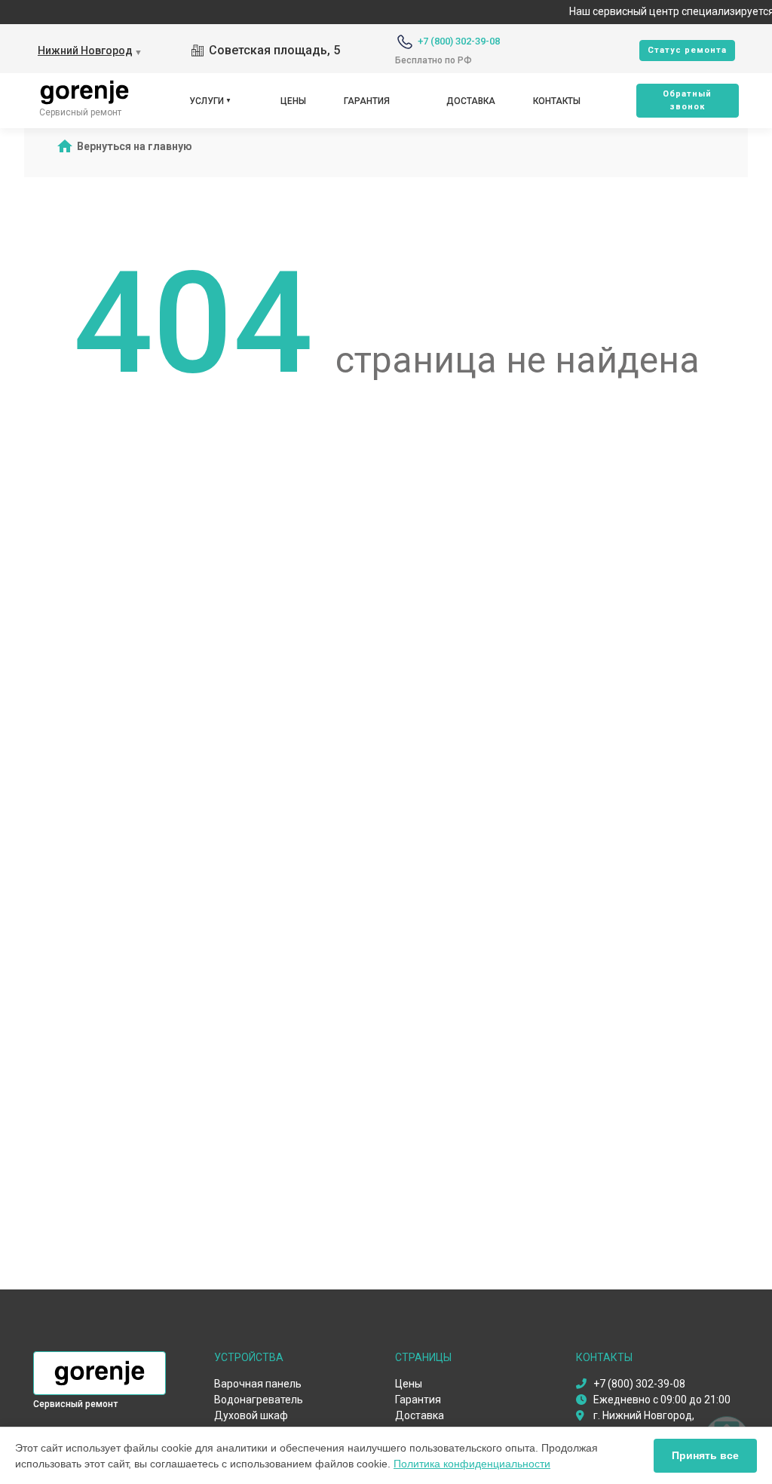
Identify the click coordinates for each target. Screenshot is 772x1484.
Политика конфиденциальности (472, 1464)
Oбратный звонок (687, 100)
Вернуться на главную (134, 146)
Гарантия (367, 101)
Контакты (557, 101)
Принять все (705, 1455)
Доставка (470, 101)
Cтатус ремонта (687, 50)
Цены (293, 101)
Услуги (206, 101)
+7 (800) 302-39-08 (459, 41)
